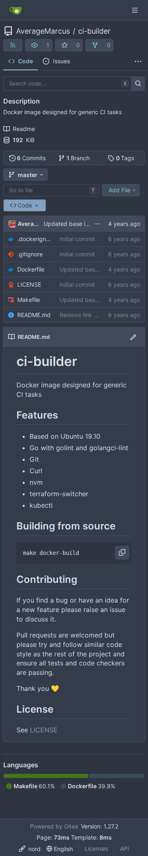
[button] (34, 45)
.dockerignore (34, 238)
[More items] (138, 61)
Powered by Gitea (54, 826)
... (97, 223)
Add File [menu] (119, 189)
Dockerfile (30, 269)
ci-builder (94, 31)
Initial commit (77, 238)
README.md (34, 314)
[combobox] (51, 190)
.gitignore (30, 254)
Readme (24, 128)
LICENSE (29, 284)
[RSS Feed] (12, 45)
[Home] (15, 10)
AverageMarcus (43, 31)
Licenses (96, 848)
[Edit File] (133, 336)
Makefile (28, 299)
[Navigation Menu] (135, 10)
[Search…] (138, 83)
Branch (78, 157)
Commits (31, 157)
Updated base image (72, 223)
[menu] (30, 848)
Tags (125, 157)
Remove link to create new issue (103, 314)
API (124, 848)
